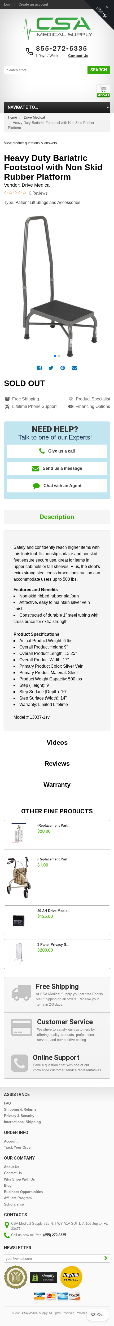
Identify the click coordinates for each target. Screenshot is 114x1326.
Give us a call (61, 451)
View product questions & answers (30, 143)
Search (98, 69)
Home (12, 117)
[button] (103, 279)
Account (10, 1141)
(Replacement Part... (54, 825)
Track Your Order (18, 1147)
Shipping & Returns (20, 1109)
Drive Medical (34, 117)
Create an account (33, 4)
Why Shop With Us (19, 1179)
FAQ (7, 1103)
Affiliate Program (18, 1198)
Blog (8, 1185)
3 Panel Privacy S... (53, 945)
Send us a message (62, 468)
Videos (57, 742)
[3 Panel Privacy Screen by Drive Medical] (18, 954)
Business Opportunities (23, 1192)
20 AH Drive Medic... (54, 911)
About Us (11, 1167)
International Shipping (22, 1122)
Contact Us (78, 55)
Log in (9, 4)
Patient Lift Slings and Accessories (47, 202)
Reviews (57, 763)
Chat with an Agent (62, 485)
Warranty (57, 784)
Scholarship (14, 1204)
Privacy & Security (19, 1116)
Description (57, 516)
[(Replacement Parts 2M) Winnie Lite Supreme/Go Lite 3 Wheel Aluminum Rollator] (18, 877)
